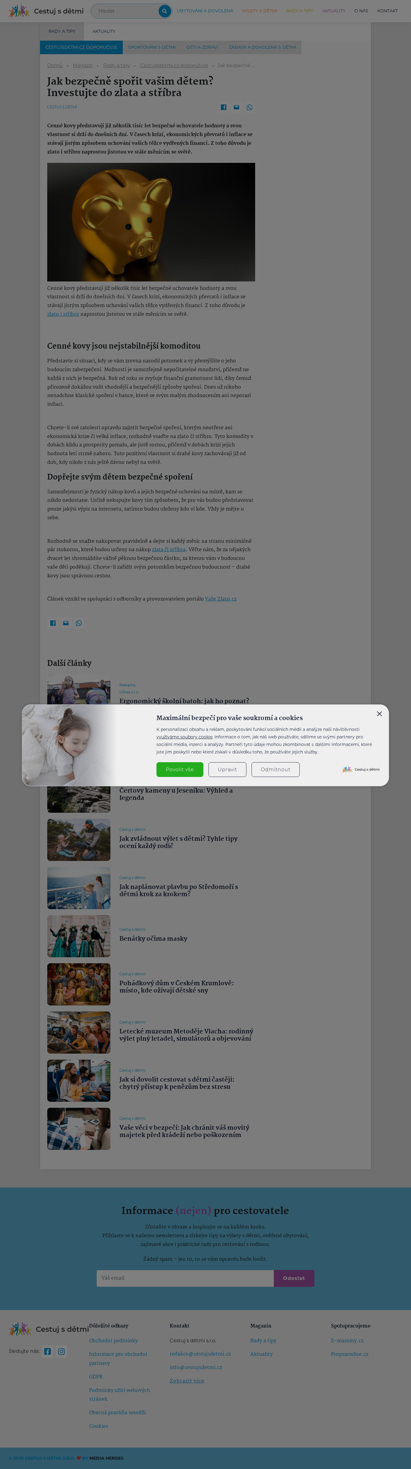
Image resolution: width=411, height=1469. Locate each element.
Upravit (227, 769)
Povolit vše (180, 769)
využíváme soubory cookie (184, 737)
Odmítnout (275, 769)
